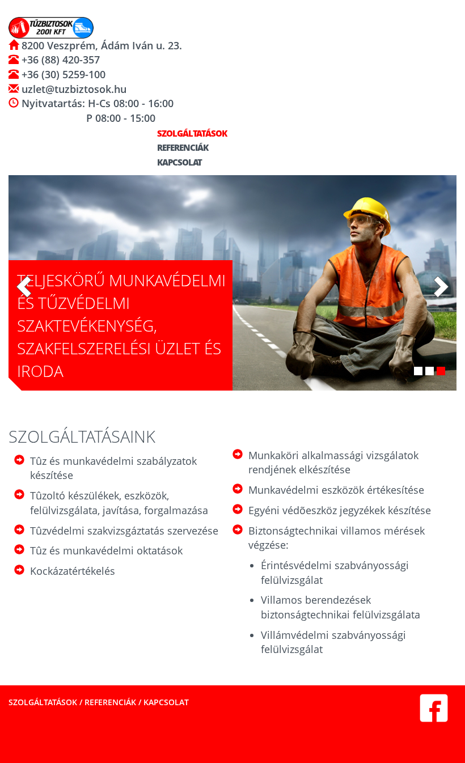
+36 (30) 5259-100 (62, 74)
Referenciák (181, 147)
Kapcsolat (178, 162)
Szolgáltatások (191, 133)
